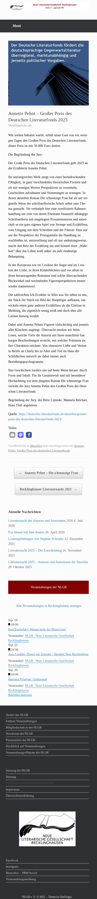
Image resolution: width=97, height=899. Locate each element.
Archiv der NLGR (17, 715)
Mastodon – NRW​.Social (21, 873)
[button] (12, 435)
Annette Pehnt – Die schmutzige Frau (48, 473)
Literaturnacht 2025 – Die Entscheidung (35, 550)
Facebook (12, 860)
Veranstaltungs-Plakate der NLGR (27, 752)
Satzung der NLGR (18, 770)
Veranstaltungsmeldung (21, 879)
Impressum (13, 789)
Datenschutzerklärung (20, 795)
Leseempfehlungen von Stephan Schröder (36, 539)
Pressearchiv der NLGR (20, 740)
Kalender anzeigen (20, 695)
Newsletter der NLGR (19, 733)
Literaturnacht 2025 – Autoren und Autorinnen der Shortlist (48, 562)
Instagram (12, 866)
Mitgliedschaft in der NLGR (24, 727)
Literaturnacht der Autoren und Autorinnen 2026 (40, 520)
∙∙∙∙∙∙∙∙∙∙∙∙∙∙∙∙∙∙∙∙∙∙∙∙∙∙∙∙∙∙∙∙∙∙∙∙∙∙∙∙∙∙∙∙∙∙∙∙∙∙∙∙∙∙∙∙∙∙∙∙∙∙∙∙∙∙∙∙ (30, 783)
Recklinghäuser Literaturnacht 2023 (48, 489)
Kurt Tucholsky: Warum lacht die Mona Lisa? (37, 629)
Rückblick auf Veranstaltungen (25, 746)
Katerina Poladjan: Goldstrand (27, 679)
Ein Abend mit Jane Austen (26, 532)
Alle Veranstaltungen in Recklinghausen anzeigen (48, 606)
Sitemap (11, 777)
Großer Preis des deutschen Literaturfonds (43, 450)
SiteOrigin (66, 896)
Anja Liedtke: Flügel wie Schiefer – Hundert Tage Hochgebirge (48, 654)
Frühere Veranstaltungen (21, 721)
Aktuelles (36, 445)
